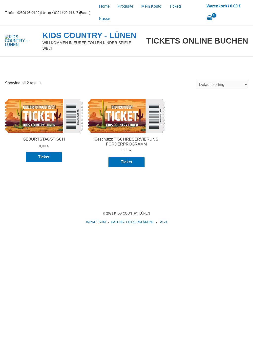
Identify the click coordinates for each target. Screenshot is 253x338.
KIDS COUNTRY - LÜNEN (89, 35)
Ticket (43, 157)
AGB (163, 222)
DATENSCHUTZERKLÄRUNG (132, 222)
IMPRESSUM (96, 222)
